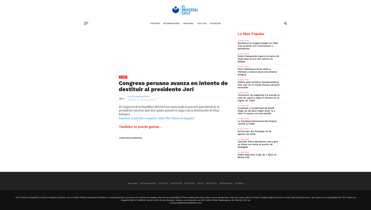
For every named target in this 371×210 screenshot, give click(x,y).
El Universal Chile (140, 96)
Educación (176, 183)
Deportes (211, 183)
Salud (200, 183)
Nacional (188, 23)
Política (202, 23)
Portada (155, 23)
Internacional (171, 23)
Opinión (239, 183)
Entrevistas (225, 183)
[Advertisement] (156, 52)
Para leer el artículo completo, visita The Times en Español (156, 118)
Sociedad (215, 23)
